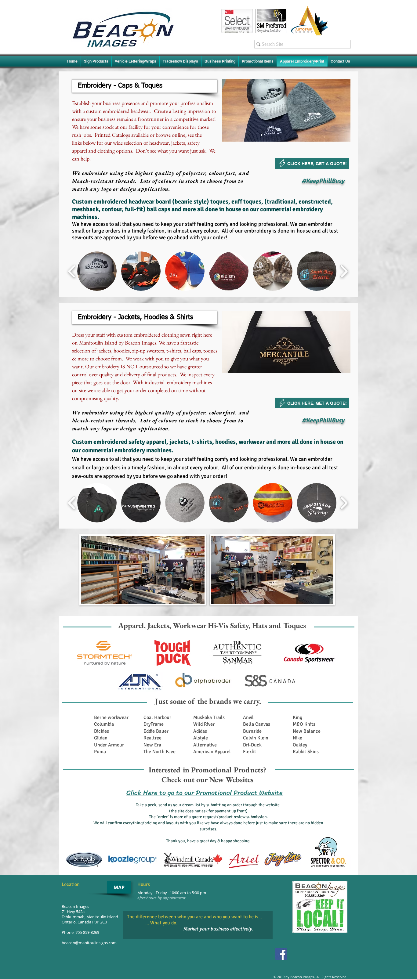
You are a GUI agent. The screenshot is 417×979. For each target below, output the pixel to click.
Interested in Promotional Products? (207, 770)
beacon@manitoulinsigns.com (89, 942)
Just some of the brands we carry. (208, 701)
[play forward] (344, 271)
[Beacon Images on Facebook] (281, 954)
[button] (144, 86)
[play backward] (72, 271)
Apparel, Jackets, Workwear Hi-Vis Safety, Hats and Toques (212, 625)
